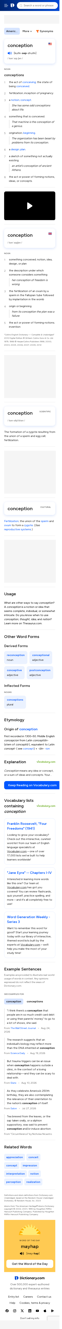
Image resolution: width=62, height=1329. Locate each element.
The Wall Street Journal (23, 1028)
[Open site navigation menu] (6, 5)
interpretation (15, 1173)
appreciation (14, 1157)
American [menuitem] (12, 31)
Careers (28, 1296)
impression (30, 1165)
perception (13, 1182)
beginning (29, 132)
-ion (47, 748)
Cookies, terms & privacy (34, 1302)
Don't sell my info (29, 1318)
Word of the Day (29, 1240)
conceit (33, 1157)
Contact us (44, 1296)
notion (15, 100)
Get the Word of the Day (30, 1264)
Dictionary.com (12, 5)
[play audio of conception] (10, 53)
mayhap (30, 1246)
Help (12, 1302)
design (15, 149)
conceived (22, 86)
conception (28, 729)
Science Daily (18, 1053)
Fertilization (11, 521)
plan (22, 149)
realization (33, 1182)
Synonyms (46, 31)
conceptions (14, 75)
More (26, 31)
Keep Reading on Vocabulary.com (32, 785)
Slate (13, 1082)
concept (25, 100)
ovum (7, 525)
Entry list (13, 1296)
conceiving (29, 82)
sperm (45, 521)
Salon (14, 1108)
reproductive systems (17, 529)
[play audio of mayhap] (22, 1253)
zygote (28, 525)
